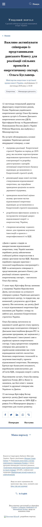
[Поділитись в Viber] (28, 414)
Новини (7, 36)
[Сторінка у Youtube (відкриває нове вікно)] (25, 499)
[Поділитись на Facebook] (5, 414)
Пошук (36, 4)
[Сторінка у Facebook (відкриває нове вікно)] (16, 499)
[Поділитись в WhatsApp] (23, 414)
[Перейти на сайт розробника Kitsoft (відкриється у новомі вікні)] (11, 517)
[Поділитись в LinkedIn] (17, 414)
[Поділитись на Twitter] (11, 414)
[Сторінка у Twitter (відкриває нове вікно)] (20, 499)
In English (23, 494)
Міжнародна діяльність (27, 91)
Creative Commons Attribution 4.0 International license (24, 508)
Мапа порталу (19, 434)
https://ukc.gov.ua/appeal (19, 486)
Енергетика (10, 91)
